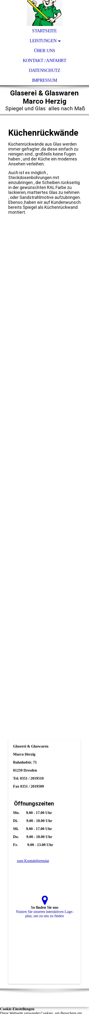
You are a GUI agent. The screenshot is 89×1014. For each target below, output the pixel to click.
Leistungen (43, 40)
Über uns (44, 50)
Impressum (44, 80)
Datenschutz (44, 70)
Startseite (44, 30)
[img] (44, 13)
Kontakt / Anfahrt (44, 60)
